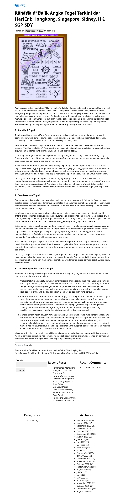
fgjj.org (20, 5)
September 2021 (84, 488)
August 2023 (82, 436)
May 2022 (81, 477)
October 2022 (83, 464)
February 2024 (83, 420)
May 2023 (81, 445)
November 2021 (84, 483)
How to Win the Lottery (63, 376)
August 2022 (82, 469)
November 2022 (84, 461)
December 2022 (84, 458)
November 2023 (84, 428)
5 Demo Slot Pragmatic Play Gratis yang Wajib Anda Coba (63, 381)
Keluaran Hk (39, 11)
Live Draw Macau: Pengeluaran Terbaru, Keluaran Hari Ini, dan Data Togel (63, 391)
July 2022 (81, 472)
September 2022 (84, 466)
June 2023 (81, 442)
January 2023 (82, 455)
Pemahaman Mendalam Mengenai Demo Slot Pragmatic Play (64, 371)
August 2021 (82, 491)
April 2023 (81, 447)
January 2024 (82, 423)
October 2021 (83, 486)
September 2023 (84, 434)
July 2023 (81, 439)
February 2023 (83, 453)
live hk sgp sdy (33, 168)
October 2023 (83, 431)
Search (19, 360)
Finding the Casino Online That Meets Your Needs (64, 399)
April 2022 (81, 480)
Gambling (28, 345)
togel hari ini (22, 11)
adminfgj (51, 30)
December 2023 (84, 425)
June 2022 (81, 475)
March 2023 (82, 450)
